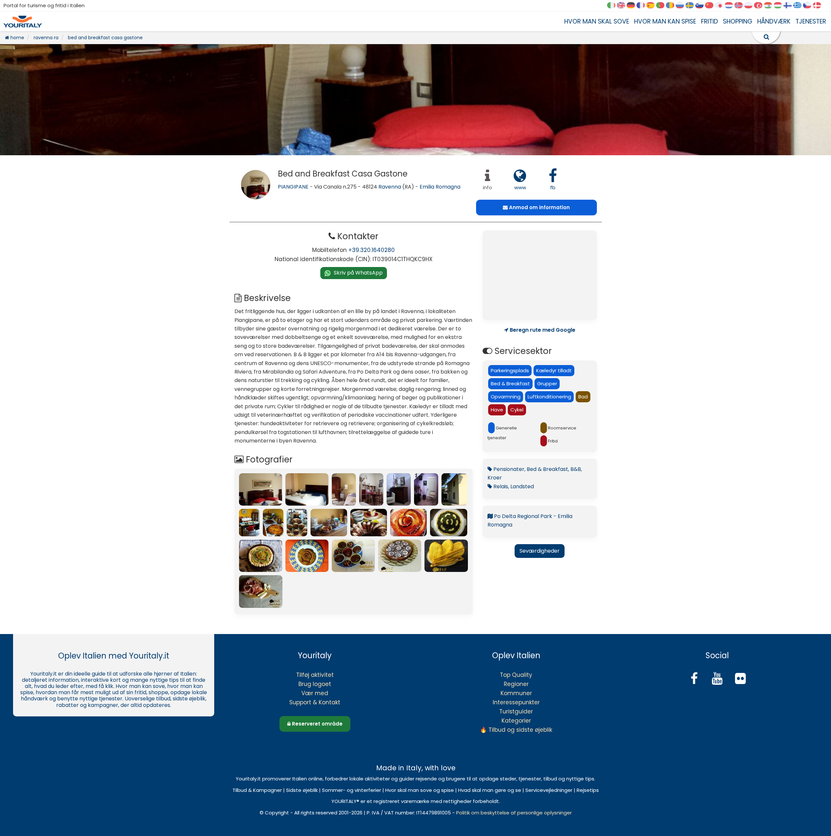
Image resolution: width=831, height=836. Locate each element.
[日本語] (721, 5)
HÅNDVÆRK (774, 21)
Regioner (516, 684)
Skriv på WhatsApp (358, 272)
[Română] (672, 5)
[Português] (662, 5)
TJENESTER (810, 21)
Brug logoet (314, 684)
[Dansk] (819, 5)
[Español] (653, 5)
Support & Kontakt (314, 702)
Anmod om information (539, 207)
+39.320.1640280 (371, 250)
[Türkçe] (760, 5)
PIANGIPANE (293, 187)
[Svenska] (692, 5)
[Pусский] (682, 5)
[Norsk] (741, 5)
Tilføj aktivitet (315, 675)
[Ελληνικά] (800, 5)
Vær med (314, 693)
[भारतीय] (770, 5)
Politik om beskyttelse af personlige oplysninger (514, 812)
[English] (623, 5)
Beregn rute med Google (541, 330)
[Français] (643, 5)
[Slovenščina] (702, 5)
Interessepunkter (516, 702)
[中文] (711, 5)
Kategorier (516, 721)
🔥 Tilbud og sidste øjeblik (516, 730)
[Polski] (751, 5)
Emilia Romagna (440, 187)
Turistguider (516, 711)
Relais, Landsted (513, 486)
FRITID (709, 21)
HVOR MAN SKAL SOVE (596, 21)
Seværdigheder (539, 551)
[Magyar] (780, 5)
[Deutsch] (633, 5)
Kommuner (516, 693)
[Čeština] (809, 5)
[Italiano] (613, 5)
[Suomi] (790, 5)
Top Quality (516, 675)
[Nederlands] (731, 5)
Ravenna (389, 187)
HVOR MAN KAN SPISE (665, 21)
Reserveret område (317, 723)
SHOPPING (737, 21)
